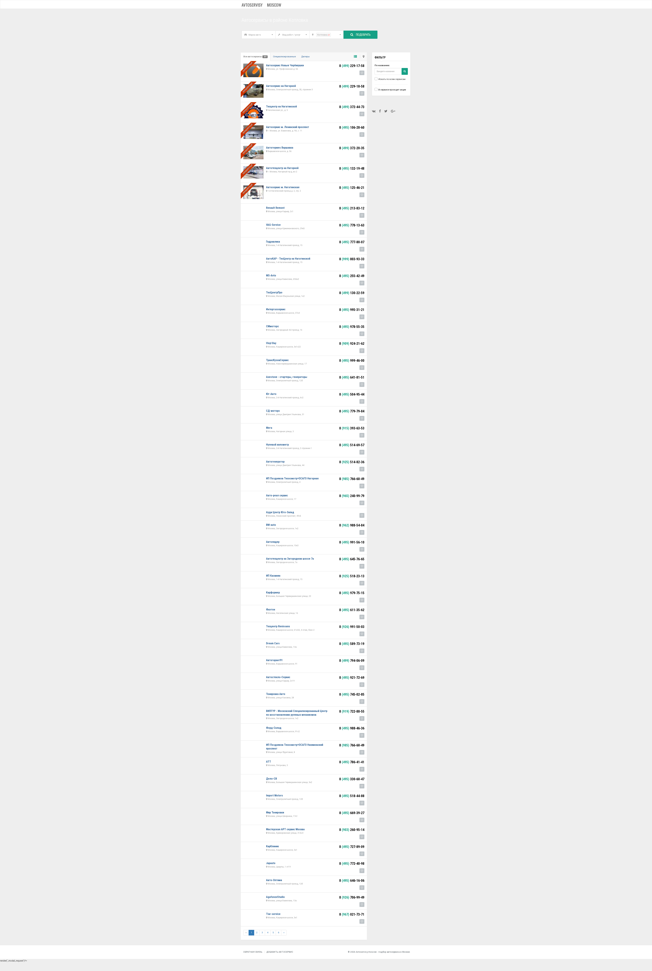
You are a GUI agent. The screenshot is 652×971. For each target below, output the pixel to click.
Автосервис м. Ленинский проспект (287, 127)
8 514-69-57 (351, 445)
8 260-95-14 (351, 830)
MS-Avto (271, 275)
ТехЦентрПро (274, 292)
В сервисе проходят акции (392, 89)
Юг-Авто (271, 394)
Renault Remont (275, 207)
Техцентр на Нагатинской (281, 106)
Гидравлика (273, 241)
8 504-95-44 (351, 394)
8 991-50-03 (351, 627)
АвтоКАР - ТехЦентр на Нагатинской (288, 258)
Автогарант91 (274, 660)
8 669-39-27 (351, 813)
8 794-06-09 (351, 661)
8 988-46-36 (351, 728)
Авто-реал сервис (277, 495)
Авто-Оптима (274, 880)
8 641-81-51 (351, 377)
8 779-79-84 (351, 411)
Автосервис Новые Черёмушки (285, 65)
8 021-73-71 (351, 914)
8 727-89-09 (351, 847)
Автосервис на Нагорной (281, 86)
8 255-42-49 (351, 276)
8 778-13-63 (351, 225)
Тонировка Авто (275, 694)
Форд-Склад (273, 727)
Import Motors (274, 795)
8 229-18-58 (351, 86)
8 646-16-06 (351, 881)
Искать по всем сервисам (391, 79)
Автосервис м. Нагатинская (282, 187)
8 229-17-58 (351, 66)
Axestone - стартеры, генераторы (286, 377)
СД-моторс (273, 410)
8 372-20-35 (351, 148)
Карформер (273, 592)
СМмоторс (272, 326)
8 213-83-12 (351, 208)
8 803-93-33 (351, 259)
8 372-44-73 (351, 107)
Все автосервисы (255, 56)
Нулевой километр (277, 444)
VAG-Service (273, 224)
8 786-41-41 (351, 762)
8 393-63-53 (351, 428)
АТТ (268, 761)
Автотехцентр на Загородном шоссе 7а (290, 558)
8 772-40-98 (351, 864)
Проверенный (247, 66)
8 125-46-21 (351, 188)
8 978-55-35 (351, 327)
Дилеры (305, 56)
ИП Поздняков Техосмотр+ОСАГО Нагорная (292, 478)
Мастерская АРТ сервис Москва (285, 829)
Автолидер (272, 541)
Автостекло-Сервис (278, 677)
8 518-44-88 (351, 796)
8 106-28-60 (351, 127)
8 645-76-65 (351, 559)
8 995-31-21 (351, 310)
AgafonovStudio (275, 897)
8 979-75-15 (351, 593)
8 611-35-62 (351, 610)
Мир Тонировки (275, 812)
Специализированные (284, 56)
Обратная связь (252, 952)
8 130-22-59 (351, 293)
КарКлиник (272, 846)
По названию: (382, 65)
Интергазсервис (275, 309)
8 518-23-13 (351, 576)
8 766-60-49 (351, 479)
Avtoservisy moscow (261, 5)
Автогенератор (275, 461)
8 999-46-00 (351, 361)
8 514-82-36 (351, 462)
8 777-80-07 (351, 242)
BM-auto (271, 524)
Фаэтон (270, 609)
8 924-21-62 (351, 344)
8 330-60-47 (351, 779)
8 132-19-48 (351, 168)
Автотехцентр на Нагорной (282, 168)
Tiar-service (273, 914)
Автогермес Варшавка (279, 147)
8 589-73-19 (351, 644)
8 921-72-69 (351, 678)
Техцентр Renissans (278, 626)
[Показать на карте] (362, 56)
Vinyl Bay (271, 343)
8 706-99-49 (351, 897)
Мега (269, 427)
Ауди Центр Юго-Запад (280, 512)
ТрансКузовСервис (277, 360)
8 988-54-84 (351, 525)
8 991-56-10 (351, 542)
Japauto (270, 863)
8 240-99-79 (351, 496)
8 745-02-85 (351, 694)
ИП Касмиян (273, 575)
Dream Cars (273, 643)
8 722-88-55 (351, 711)
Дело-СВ (271, 778)
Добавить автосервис (279, 952)
